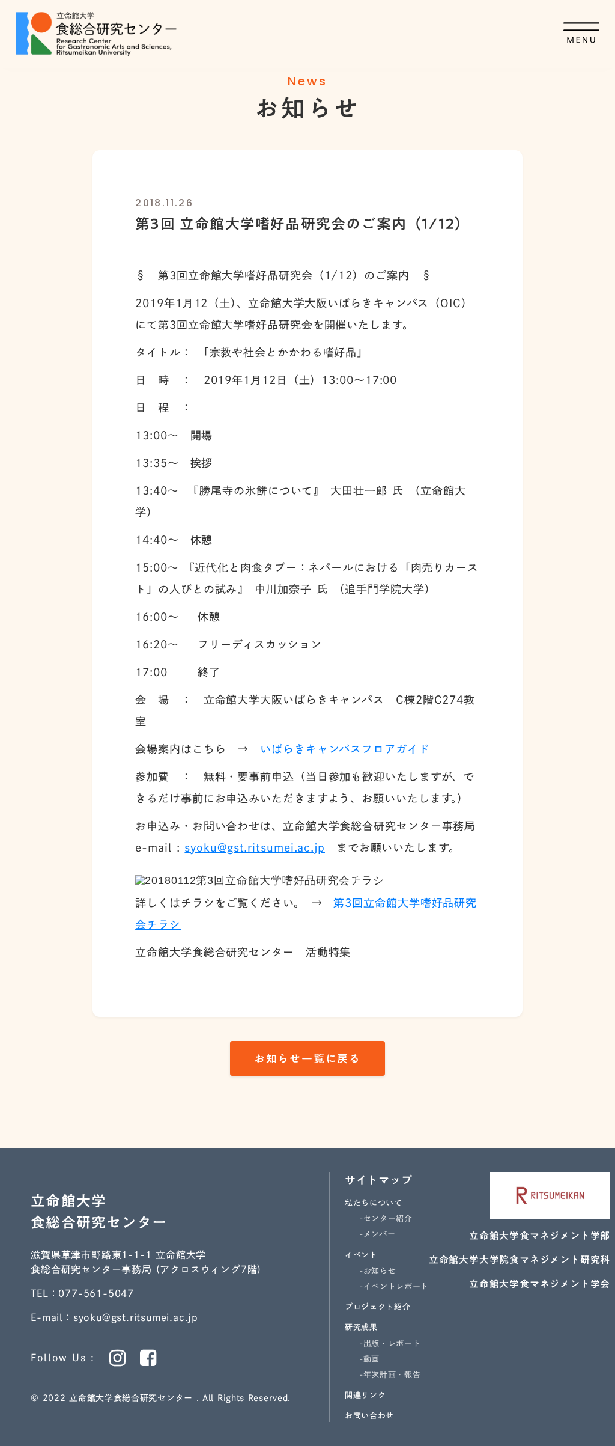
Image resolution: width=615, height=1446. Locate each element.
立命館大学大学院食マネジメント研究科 (519, 1259)
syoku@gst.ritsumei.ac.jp (254, 847)
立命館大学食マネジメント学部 (539, 1235)
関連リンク (365, 1395)
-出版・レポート (389, 1343)
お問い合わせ (369, 1416)
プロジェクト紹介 (377, 1307)
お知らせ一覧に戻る (307, 1058)
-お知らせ (377, 1271)
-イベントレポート (394, 1286)
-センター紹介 (386, 1218)
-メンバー (377, 1234)
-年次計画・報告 (389, 1375)
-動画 (369, 1359)
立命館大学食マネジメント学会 (539, 1284)
